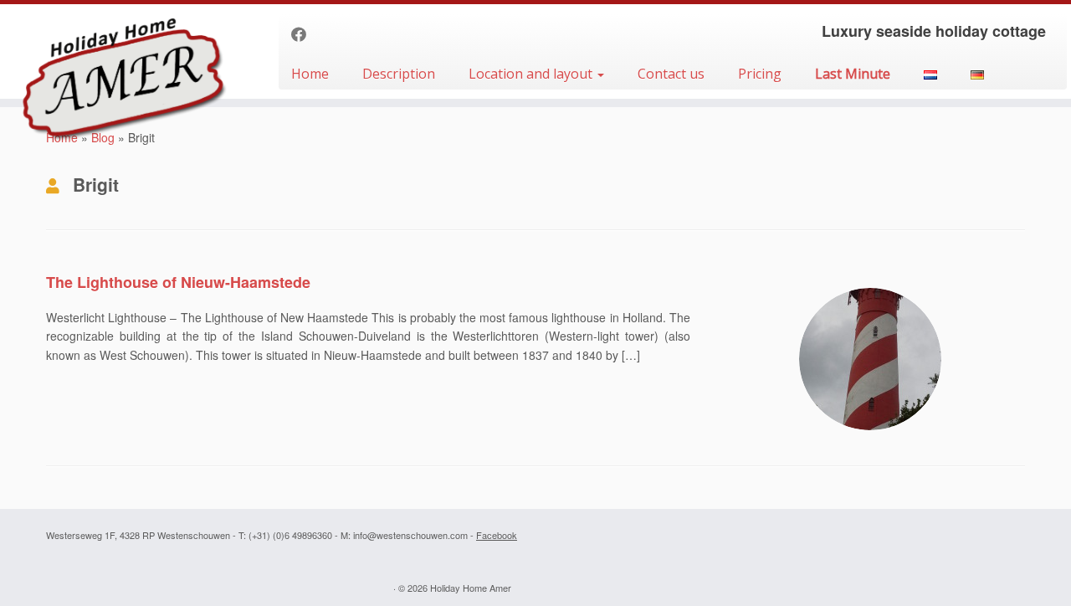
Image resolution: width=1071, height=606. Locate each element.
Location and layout (532, 73)
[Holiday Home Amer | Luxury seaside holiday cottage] (123, 48)
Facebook (496, 535)
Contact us (671, 73)
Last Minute (852, 73)
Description (398, 73)
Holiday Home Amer (470, 587)
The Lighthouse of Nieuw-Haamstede (178, 282)
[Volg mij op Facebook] (304, 33)
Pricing (759, 73)
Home (310, 73)
